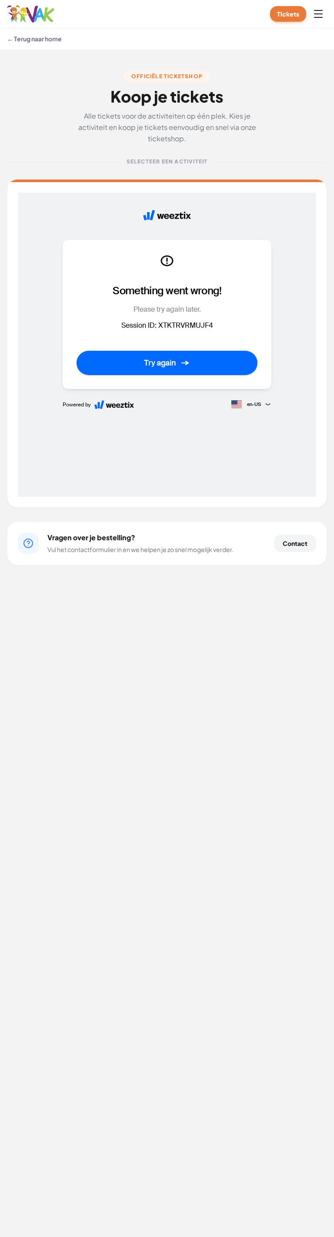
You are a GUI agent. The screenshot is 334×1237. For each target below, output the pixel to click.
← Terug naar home (34, 39)
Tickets (288, 14)
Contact (295, 543)
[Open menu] (318, 14)
